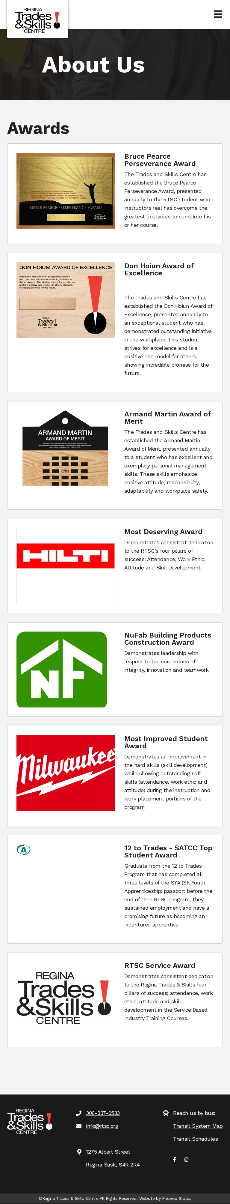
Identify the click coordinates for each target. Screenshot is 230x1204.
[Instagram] (186, 1160)
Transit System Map (198, 1126)
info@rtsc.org (102, 1126)
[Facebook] (174, 1160)
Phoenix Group (176, 1198)
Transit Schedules (195, 1139)
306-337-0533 (102, 1113)
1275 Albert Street (108, 1151)
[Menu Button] (218, 14)
